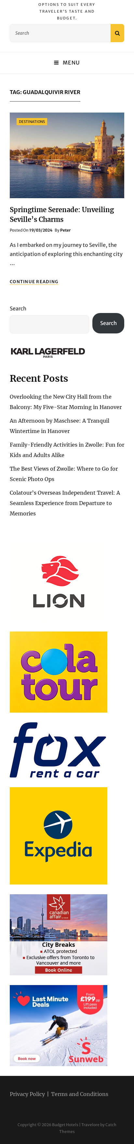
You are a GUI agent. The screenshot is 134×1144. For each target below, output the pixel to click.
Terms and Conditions (79, 1094)
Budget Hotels (65, 1124)
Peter (65, 230)
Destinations (32, 121)
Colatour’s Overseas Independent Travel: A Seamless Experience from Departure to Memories (65, 503)
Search (18, 308)
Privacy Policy (27, 1094)
